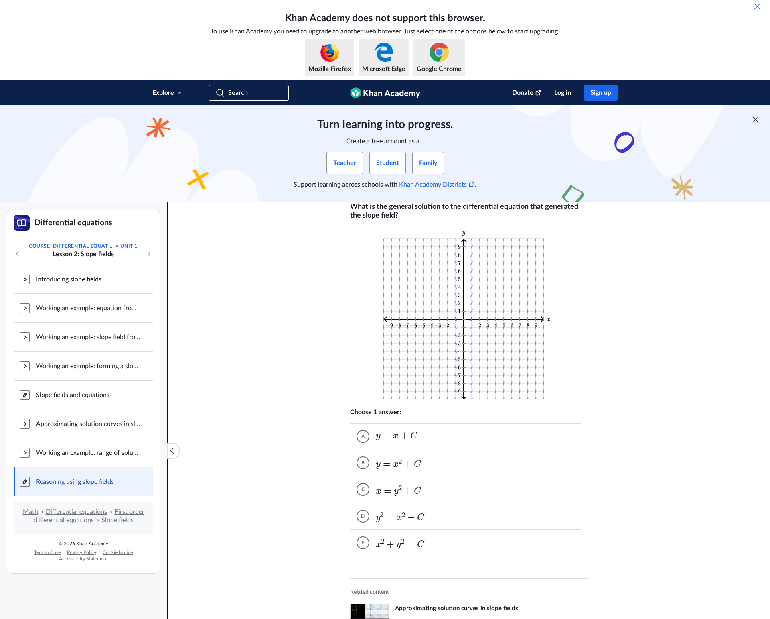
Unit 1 (129, 246)
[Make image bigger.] (468, 314)
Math (30, 512)
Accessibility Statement (83, 558)
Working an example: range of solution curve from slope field (88, 453)
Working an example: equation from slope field (88, 308)
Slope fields (117, 520)
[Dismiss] (757, 6)
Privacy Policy (81, 552)
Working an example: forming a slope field (88, 366)
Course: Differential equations (72, 246)
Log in (562, 93)
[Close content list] (173, 451)
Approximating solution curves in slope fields (88, 424)
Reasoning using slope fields (75, 482)
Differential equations (76, 512)
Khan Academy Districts (433, 184)
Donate (522, 93)
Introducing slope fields (68, 279)
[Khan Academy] (385, 93)
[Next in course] (149, 254)
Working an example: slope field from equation (88, 337)
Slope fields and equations (72, 395)
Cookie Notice (118, 552)
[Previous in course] (17, 254)
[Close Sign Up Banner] (756, 120)
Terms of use (47, 552)
